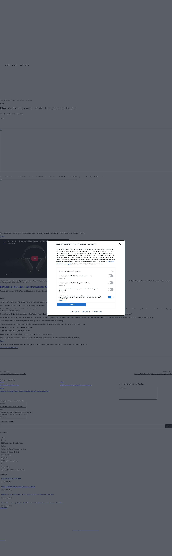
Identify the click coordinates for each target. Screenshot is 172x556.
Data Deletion (74, 311)
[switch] (110, 275)
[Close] (120, 244)
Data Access (86, 311)
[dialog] (86, 278)
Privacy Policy (97, 311)
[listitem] (86, 271)
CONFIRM (71, 304)
